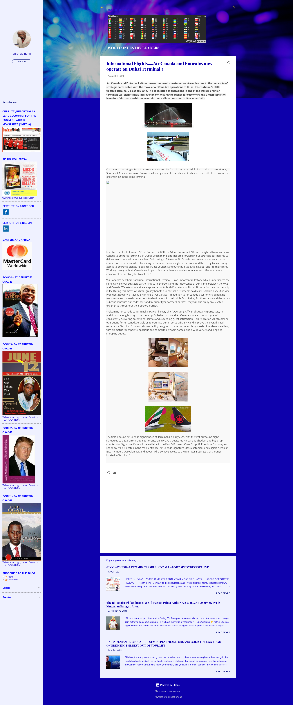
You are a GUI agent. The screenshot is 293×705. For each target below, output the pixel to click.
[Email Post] (114, 474)
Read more (223, 593)
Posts (10, 577)
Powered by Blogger (170, 685)
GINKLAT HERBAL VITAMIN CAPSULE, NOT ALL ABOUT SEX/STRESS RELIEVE (157, 567)
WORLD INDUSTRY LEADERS (133, 47)
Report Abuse (9, 102)
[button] (228, 62)
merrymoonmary (175, 691)
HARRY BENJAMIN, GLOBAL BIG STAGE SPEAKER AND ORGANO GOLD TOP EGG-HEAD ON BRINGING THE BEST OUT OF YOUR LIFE (163, 643)
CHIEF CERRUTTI (22, 54)
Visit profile (21, 61)
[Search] (234, 8)
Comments (13, 579)
